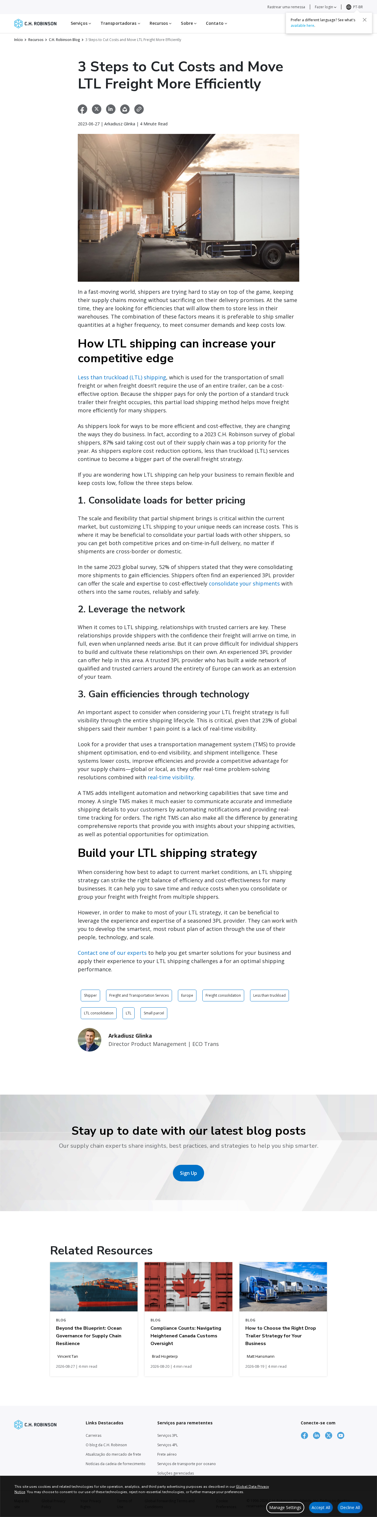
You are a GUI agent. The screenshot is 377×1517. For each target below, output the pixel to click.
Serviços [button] (80, 23)
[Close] (364, 19)
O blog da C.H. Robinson (106, 1444)
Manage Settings (285, 1507)
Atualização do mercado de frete (113, 1454)
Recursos (36, 39)
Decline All (350, 1507)
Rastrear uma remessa (286, 6)
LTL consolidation (98, 1013)
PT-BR (358, 6)
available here (302, 25)
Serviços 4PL (167, 1444)
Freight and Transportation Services (139, 995)
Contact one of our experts (112, 952)
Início (18, 39)
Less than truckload (269, 995)
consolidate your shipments (244, 583)
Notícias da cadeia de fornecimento (115, 1463)
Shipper (90, 995)
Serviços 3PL (167, 1435)
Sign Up (188, 1173)
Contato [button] (215, 23)
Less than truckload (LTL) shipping (122, 377)
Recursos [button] (159, 23)
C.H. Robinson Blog (64, 39)
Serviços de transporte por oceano (186, 1463)
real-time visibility (171, 777)
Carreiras (93, 1435)
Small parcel (154, 1013)
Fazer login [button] (324, 6)
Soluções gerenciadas (175, 1473)
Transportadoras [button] (119, 23)
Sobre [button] (187, 23)
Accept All (321, 1507)
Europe (187, 995)
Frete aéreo (167, 1454)
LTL (128, 1013)
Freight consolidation (223, 995)
